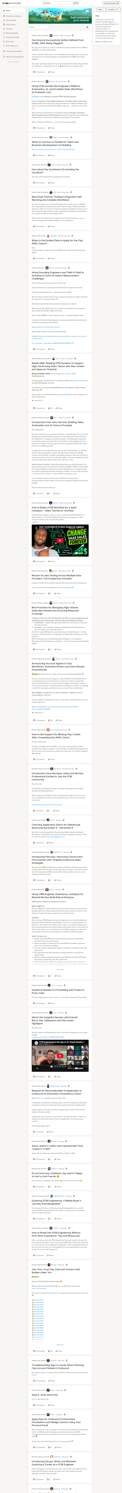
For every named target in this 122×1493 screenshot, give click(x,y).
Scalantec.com (37, 96)
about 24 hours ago (61, 730)
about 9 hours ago (62, 165)
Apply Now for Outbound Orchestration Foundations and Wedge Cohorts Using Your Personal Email (56, 1422)
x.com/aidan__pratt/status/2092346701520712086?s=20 (53, 343)
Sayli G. (37, 1098)
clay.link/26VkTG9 (64, 394)
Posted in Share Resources (40, 137)
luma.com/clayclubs (39, 1288)
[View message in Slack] (72, 35)
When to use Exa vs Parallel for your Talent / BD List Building (53, 149)
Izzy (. (42, 1098)
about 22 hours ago (68, 659)
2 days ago (63, 1228)
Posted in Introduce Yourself (40, 417)
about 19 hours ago (66, 503)
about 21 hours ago (65, 603)
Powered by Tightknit (13, 62)
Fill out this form (54, 1293)
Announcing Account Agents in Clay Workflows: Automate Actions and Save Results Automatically (58, 666)
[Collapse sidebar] (27, 9)
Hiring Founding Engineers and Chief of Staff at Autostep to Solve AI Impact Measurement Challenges (58, 275)
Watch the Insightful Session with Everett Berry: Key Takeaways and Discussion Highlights (55, 1020)
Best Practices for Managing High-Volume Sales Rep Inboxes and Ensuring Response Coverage (55, 610)
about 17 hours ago (67, 358)
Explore (112, 9)
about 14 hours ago (61, 268)
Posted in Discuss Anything (40, 35)
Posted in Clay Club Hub (39, 165)
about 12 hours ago (64, 236)
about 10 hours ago (63, 192)
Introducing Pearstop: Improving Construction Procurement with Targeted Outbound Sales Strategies (57, 859)
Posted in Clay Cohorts (39, 236)
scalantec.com (46, 47)
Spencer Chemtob (79, 381)
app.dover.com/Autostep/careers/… (47, 327)
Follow (100, 9)
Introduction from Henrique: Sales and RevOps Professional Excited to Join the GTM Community (57, 776)
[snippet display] (88, 27)
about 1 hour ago (65, 35)
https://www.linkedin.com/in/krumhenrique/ (47, 805)
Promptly (81, 434)
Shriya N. (35, 997)
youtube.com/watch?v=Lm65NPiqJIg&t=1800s (48, 1037)
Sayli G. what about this (45, 1394)
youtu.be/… (35, 522)
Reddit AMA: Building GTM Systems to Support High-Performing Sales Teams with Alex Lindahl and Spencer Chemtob (58, 366)
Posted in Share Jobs (38, 81)
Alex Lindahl (65, 374)
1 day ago (58, 820)
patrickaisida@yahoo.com (56, 837)
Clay (51, 383)
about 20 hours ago (65, 571)
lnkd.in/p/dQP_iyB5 (67, 587)
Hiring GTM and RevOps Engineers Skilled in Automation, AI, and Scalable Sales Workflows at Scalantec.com (57, 89)
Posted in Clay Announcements (41, 358)
